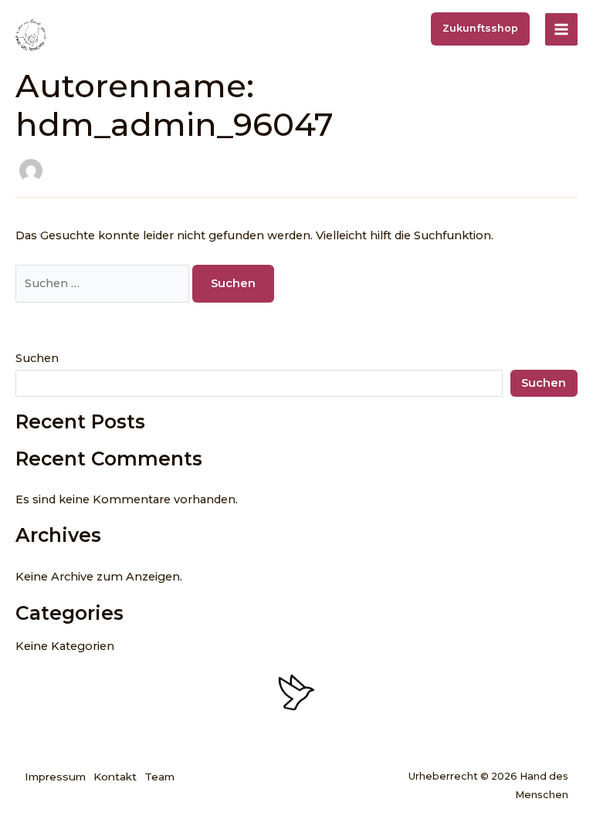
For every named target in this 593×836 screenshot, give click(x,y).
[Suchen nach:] (103, 283)
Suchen (37, 358)
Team (159, 776)
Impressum (55, 776)
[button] (480, 29)
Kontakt (115, 776)
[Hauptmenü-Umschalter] (561, 29)
